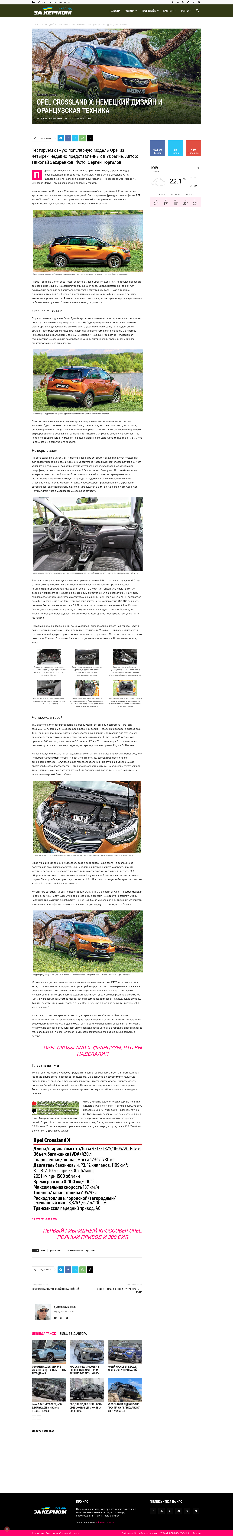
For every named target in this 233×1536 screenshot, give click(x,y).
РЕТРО (185, 10)
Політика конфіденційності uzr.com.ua (139, 1533)
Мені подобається (158, 142)
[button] (197, 11)
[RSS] (183, 2)
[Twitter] (193, 2)
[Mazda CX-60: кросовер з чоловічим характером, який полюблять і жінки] (87, 1352)
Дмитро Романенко (52, 118)
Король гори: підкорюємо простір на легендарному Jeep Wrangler (124, 1407)
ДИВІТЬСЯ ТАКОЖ (44, 1334)
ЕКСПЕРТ (168, 10)
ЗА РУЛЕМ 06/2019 (75, 1250)
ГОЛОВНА (115, 10)
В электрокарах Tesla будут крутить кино (119, 1291)
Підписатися (193, 141)
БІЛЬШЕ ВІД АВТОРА (73, 1334)
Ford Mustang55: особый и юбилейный (55, 1289)
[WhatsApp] (82, 138)
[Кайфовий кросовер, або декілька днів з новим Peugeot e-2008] (49, 1390)
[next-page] (39, 1417)
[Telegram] (188, 2)
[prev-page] (34, 1417)
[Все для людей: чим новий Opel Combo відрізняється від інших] (87, 1390)
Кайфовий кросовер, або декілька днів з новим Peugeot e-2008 (47, 1407)
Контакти (197, 1533)
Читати (176, 141)
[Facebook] (172, 2)
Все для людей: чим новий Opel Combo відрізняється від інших (86, 1407)
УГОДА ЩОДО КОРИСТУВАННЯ (175, 1533)
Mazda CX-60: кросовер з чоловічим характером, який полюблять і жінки (84, 1370)
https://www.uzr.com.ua (64, 1312)
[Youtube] (198, 2)
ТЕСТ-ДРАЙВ (149, 10)
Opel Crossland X (56, 1250)
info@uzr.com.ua (105, 1522)
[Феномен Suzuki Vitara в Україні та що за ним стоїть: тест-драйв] (49, 1352)
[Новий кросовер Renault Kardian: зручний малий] (125, 1352)
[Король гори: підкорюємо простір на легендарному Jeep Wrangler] (125, 1390)
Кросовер (63, 24)
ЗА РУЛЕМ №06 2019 (44, 1219)
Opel (43, 1250)
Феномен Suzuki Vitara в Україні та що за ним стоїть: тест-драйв (49, 1370)
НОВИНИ (129, 10)
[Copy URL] (90, 138)
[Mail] (177, 2)
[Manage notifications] (7, 1529)
